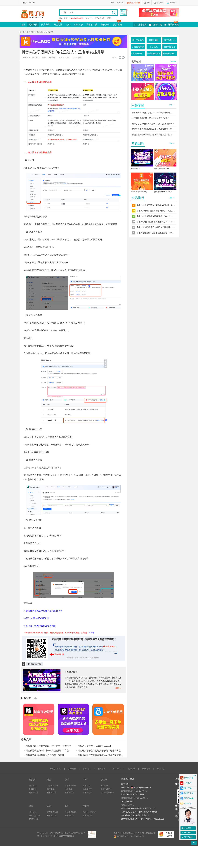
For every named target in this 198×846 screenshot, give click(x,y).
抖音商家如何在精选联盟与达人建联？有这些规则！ (102, 755)
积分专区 (160, 3)
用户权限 (131, 769)
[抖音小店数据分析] (142, 72)
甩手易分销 (87, 789)
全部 (64, 12)
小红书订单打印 (107, 792)
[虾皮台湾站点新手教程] (142, 91)
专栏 (68, 24)
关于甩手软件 (55, 769)
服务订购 (157, 24)
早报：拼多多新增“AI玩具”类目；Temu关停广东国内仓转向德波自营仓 (155, 216)
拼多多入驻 (91, 24)
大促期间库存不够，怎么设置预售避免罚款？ (151, 118)
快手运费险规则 (153, 53)
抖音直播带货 (138, 47)
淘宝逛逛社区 (169, 40)
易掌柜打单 (33, 792)
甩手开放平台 (135, 3)
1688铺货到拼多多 (76, 18)
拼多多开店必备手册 (161, 169)
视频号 (86, 806)
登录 (112, 3)
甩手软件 (142, 24)
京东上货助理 (52, 812)
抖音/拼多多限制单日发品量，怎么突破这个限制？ (153, 124)
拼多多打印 (63, 18)
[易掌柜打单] (159, 12)
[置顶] (194, 843)
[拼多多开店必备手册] (165, 158)
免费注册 (120, 3)
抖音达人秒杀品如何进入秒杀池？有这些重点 (99, 750)
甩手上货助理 (52, 785)
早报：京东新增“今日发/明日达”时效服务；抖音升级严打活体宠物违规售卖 (155, 227)
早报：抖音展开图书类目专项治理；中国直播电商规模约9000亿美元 (155, 211)
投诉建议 (186, 833)
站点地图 (146, 769)
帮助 (148, 3)
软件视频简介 (188, 837)
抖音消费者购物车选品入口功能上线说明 (45, 755)
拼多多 (32, 779)
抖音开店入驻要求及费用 (163, 192)
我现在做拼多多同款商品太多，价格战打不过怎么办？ (153, 129)
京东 (49, 806)
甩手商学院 (173, 24)
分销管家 (33, 789)
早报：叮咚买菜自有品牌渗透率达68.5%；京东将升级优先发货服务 (155, 222)
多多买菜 (154, 47)
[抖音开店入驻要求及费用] (165, 182)
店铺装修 (78, 24)
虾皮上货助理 (34, 815)
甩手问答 (125, 784)
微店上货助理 (70, 812)
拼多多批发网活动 (169, 53)
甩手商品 (33, 785)
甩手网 (22, 32)
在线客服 (186, 828)
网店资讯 (45, 24)
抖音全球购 (154, 40)
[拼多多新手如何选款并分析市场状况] (166, 72)
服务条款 (101, 769)
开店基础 (40, 32)
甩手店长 (33, 812)
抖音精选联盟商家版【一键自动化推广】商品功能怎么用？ (54, 750)
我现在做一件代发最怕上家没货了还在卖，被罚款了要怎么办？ (153, 135)
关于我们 (72, 769)
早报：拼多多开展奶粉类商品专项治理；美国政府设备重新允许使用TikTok (155, 205)
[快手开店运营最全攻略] (142, 182)
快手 (67, 779)
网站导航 (173, 3)
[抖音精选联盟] (142, 158)
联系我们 (87, 769)
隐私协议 (116, 769)
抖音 (49, 779)
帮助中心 (161, 769)
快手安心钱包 (138, 40)
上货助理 (104, 785)
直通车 (109, 18)
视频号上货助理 (89, 812)
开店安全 (50, 32)
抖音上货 (89, 18)
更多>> (173, 61)
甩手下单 (68, 789)
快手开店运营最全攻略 (139, 192)
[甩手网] (33, 14)
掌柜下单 (50, 789)
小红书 (104, 779)
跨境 (31, 806)
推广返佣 (117, 24)
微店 (67, 806)
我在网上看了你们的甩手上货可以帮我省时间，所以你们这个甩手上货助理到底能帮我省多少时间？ (153, 113)
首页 (23, 24)
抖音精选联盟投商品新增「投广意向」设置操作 (48, 746)
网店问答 (58, 24)
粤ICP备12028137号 (146, 833)
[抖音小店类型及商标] (166, 91)
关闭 (194, 776)
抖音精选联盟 (34, 664)
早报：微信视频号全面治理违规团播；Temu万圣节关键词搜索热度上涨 (155, 233)
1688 (85, 779)
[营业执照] (92, 834)
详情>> (118, 688)
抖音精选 (77, 57)
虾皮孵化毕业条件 (138, 53)
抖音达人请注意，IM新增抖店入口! (94, 746)
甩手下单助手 (99, 18)
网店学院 (33, 24)
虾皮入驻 (105, 24)
